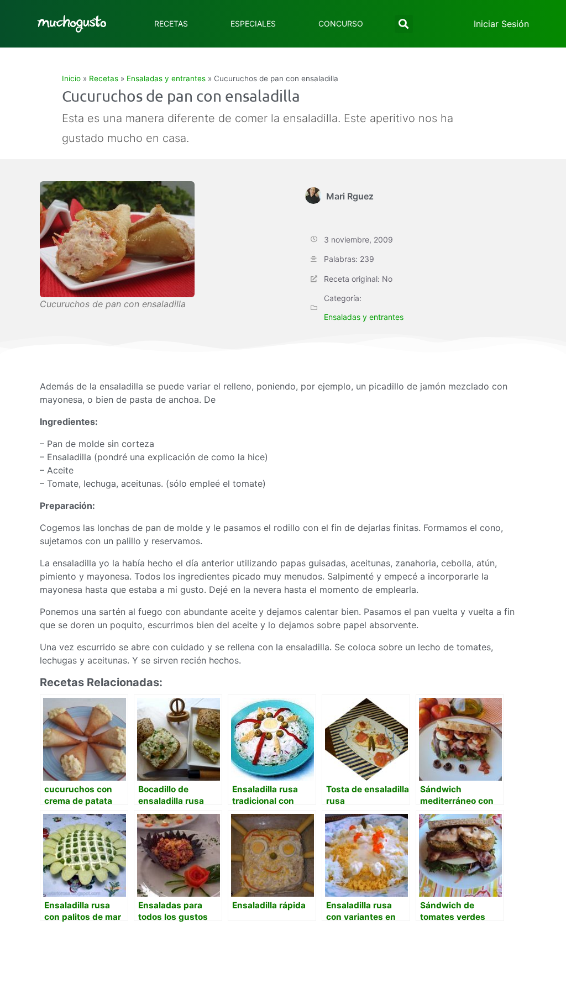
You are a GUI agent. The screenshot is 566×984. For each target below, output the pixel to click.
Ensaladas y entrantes (166, 78)
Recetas (171, 23)
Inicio (71, 78)
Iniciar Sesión (501, 23)
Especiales (253, 23)
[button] (404, 24)
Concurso (340, 23)
